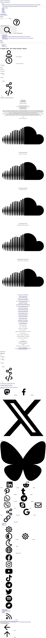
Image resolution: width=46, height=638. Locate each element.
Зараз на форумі (16, 6)
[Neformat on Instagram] (9, 567)
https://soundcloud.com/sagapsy (23, 323)
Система (17, 539)
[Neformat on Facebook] (9, 560)
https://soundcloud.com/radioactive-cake (23, 259)
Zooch (20, 56)
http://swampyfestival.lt (23, 101)
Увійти (1, 41)
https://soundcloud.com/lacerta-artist (23, 309)
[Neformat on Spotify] (9, 601)
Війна (3, 8)
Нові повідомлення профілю (22, 4)
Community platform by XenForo (9, 621)
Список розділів (4, 4)
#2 (2, 381)
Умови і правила (4, 610)
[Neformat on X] (9, 594)
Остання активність (37, 4)
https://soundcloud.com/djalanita (23, 306)
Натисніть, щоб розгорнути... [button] (23, 349)
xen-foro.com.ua (6, 622)
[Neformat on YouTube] (9, 574)
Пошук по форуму (5, 7)
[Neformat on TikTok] (9, 581)
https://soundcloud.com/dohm (23, 223)
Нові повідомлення (15, 4)
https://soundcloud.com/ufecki (23, 297)
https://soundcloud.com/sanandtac (23, 299)
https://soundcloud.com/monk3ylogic (23, 294)
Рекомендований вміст (30, 4)
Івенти (3, 11)
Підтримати (4, 12)
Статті (3, 10)
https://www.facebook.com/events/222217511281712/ (23, 348)
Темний (17, 546)
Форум (3, 3)
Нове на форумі (9, 4)
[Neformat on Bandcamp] (9, 608)
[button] (16, 25)
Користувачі (4, 6)
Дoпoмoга (3, 611)
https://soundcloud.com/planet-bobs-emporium (23, 304)
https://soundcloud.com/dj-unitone (23, 316)
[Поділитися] (9, 88)
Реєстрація (2, 42)
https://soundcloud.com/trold (23, 152)
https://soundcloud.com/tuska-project (23, 311)
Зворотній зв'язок (5, 609)
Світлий (33, 539)
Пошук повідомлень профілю (32, 6)
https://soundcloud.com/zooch (23, 318)
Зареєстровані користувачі (10, 6)
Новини (3, 9)
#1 (2, 96)
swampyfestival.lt (24, 347)
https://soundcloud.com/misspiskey (23, 321)
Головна (3, 612)
